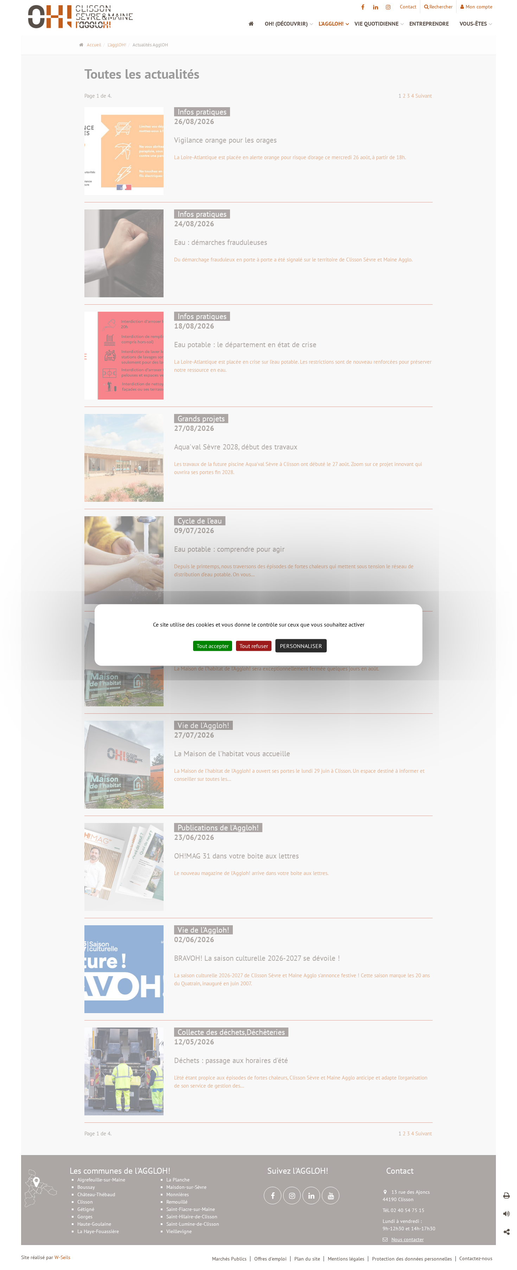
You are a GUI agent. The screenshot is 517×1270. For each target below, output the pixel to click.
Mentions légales (346, 1259)
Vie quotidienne (376, 23)
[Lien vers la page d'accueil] (80, 17)
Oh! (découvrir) (286, 23)
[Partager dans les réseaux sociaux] (506, 1233)
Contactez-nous (475, 1258)
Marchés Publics (229, 1259)
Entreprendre (429, 23)
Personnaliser (301, 645)
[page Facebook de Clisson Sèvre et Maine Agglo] (362, 7)
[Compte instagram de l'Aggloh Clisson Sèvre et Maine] (388, 7)
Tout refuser (254, 645)
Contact (408, 7)
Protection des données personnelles (412, 1259)
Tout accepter (213, 645)
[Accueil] (255, 23)
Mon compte (479, 7)
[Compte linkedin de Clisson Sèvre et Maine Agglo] (375, 7)
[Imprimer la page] (506, 1196)
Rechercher (441, 7)
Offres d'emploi (270, 1259)
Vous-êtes (473, 23)
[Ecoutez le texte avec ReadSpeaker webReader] (506, 1215)
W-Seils (62, 1257)
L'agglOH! (331, 23)
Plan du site (307, 1259)
